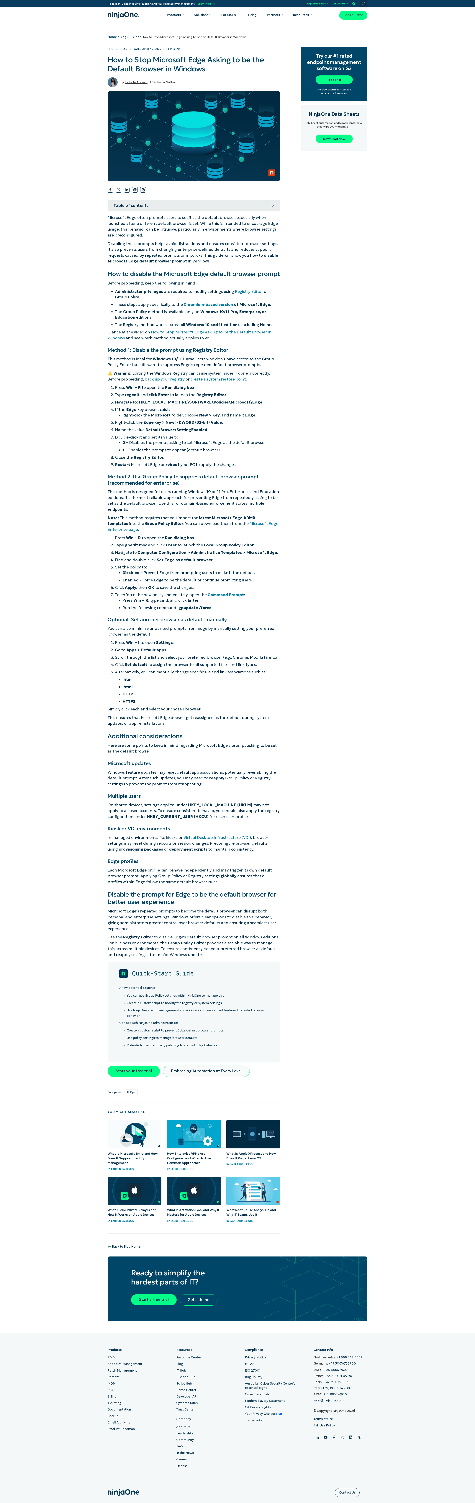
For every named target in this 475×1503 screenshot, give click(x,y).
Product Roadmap (121, 1429)
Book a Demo (353, 15)
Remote (114, 1377)
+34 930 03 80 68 (336, 1382)
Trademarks (253, 1420)
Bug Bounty (253, 1377)
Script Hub (184, 1383)
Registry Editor (249, 291)
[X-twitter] (359, 1437)
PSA (111, 1390)
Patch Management (122, 1371)
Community (185, 1440)
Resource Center (188, 1357)
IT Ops (134, 37)
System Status (187, 1403)
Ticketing (114, 1403)
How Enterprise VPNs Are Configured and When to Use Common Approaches (189, 1158)
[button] (110, 190)
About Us (183, 1427)
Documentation (119, 1409)
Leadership (184, 1433)
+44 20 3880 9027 (334, 1370)
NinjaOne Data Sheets (334, 114)
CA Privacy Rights (258, 1407)
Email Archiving (119, 1422)
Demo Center (186, 1390)
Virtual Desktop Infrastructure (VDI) (217, 837)
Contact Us (338, 3)
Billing (112, 1396)
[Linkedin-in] (317, 1437)
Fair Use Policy (324, 1425)
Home (112, 37)
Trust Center (185, 1409)
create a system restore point (218, 379)
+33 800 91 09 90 (338, 1376)
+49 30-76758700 (342, 1363)
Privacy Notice (255, 1357)
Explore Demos (316, 3)
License (182, 1466)
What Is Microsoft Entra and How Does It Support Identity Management (133, 1158)
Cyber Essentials (257, 1394)
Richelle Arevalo (136, 82)
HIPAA (250, 1364)
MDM (112, 1383)
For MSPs (228, 15)
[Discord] (350, 1437)
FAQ (179, 1446)
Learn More (204, 3)
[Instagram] (342, 1437)
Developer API (187, 1396)
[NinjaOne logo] (123, 15)
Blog (123, 37)
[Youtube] (325, 1437)
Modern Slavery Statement (265, 1401)
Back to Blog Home (126, 1247)
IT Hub (181, 1371)
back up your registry (165, 379)
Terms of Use (323, 1419)
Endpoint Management (125, 1364)
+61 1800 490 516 (337, 1394)
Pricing (251, 15)
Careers (182, 1459)
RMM (112, 1357)
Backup (113, 1416)
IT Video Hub (186, 1377)
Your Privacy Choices (260, 1414)
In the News (185, 1453)
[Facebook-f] (334, 1437)
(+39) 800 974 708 (335, 1388)
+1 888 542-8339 (349, 1357)
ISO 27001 (253, 1371)
